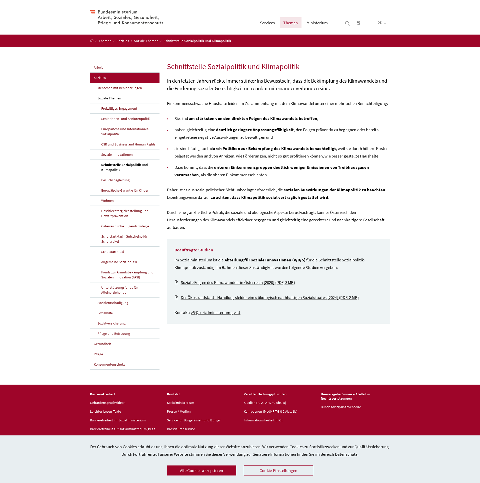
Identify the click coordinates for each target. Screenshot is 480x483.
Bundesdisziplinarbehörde (341, 407)
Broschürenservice (181, 429)
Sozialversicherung (112, 323)
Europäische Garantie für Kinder (124, 190)
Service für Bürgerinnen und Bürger (194, 420)
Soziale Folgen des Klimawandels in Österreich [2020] (238, 282)
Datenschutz (346, 454)
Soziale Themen (146, 41)
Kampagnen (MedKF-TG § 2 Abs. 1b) (271, 411)
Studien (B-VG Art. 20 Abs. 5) (265, 402)
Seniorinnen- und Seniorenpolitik (125, 118)
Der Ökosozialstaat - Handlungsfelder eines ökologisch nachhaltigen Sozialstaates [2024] (270, 297)
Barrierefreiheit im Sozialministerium (118, 420)
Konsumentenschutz (109, 364)
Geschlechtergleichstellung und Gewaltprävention (124, 213)
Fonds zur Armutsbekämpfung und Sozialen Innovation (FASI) (127, 274)
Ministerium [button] (317, 23)
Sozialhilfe (105, 313)
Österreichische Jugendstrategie (125, 226)
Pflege (98, 354)
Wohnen (107, 200)
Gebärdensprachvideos (108, 402)
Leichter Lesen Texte (105, 411)
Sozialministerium (180, 402)
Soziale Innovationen (117, 154)
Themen (105, 41)
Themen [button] (290, 23)
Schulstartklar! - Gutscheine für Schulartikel (124, 239)
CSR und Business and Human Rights (128, 144)
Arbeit (98, 67)
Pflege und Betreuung (114, 333)
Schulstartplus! (112, 251)
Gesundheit (102, 344)
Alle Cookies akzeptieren (201, 470)
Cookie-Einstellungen (279, 470)
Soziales (123, 41)
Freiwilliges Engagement (119, 108)
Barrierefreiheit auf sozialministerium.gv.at (122, 429)
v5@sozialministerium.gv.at (215, 312)
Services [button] (267, 23)
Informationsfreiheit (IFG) (263, 420)
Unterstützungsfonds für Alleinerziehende (119, 290)
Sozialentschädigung (113, 302)
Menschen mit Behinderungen (120, 88)
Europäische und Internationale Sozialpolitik (124, 131)
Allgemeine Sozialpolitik (119, 262)
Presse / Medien (179, 411)
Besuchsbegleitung (115, 180)
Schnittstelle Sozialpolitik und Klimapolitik (124, 167)
